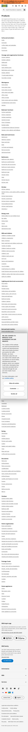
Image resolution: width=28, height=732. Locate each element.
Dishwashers (5, 606)
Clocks (3, 486)
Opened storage (6, 120)
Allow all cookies (14, 383)
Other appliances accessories (9, 611)
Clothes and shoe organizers (9, 538)
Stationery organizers (7, 528)
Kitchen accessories (7, 413)
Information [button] (5, 669)
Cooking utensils (6, 411)
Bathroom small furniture (8, 162)
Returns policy (15, 719)
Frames (3, 481)
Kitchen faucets (5, 180)
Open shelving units (6, 67)
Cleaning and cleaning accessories (10, 556)
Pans (3, 401)
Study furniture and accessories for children (12, 271)
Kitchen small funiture (7, 206)
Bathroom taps (5, 172)
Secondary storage (6, 78)
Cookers (4, 598)
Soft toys (4, 258)
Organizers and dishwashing (9, 424)
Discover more (5, 657)
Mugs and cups (5, 451)
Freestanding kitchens (7, 203)
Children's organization (7, 238)
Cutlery (3, 443)
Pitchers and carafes (7, 441)
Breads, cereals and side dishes (9, 568)
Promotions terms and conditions (9, 713)
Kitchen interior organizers (8, 201)
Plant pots (4, 461)
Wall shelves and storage (8, 70)
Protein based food (6, 563)
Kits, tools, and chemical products (10, 554)
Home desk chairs (6, 87)
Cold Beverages (5, 571)
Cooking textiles (6, 408)
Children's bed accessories (8, 251)
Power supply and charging (8, 306)
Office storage (5, 97)
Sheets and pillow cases (8, 331)
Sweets (3, 581)
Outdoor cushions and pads (9, 516)
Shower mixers (5, 174)
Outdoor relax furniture (7, 501)
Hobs (3, 593)
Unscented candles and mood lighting (11, 471)
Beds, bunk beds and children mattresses (12, 243)
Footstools (4, 50)
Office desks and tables (7, 92)
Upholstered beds (6, 152)
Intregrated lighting (6, 319)
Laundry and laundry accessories (10, 544)
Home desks (5, 84)
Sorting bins (5, 551)
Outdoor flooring (6, 514)
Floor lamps (5, 283)
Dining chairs (5, 221)
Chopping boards (6, 419)
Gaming (3, 105)
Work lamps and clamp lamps (9, 304)
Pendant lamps (5, 288)
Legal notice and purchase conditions (10, 705)
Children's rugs (5, 253)
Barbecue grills (5, 508)
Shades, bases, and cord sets (9, 293)
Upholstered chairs (6, 228)
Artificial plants (5, 463)
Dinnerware (4, 433)
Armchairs (4, 48)
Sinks (3, 177)
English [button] (19, 697)
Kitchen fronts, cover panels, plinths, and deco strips (13, 192)
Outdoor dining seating (7, 506)
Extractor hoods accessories (9, 609)
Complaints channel (6, 719)
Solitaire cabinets (6, 60)
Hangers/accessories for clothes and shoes (12, 541)
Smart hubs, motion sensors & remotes (12, 314)
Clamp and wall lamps (7, 296)
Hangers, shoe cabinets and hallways (11, 130)
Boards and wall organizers (8, 533)
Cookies (4, 579)
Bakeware (4, 406)
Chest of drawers (6, 122)
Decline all (14, 394)
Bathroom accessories (7, 169)
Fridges (3, 601)
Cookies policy (5, 708)
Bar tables (4, 218)
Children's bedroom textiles (8, 248)
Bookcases (4, 65)
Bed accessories (6, 150)
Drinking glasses (6, 438)
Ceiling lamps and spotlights (9, 291)
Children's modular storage (8, 235)
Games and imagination (8, 261)
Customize (13, 388)
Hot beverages (5, 574)
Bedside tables (5, 125)
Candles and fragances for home (10, 479)
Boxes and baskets (6, 526)
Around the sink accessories (9, 164)
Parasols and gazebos (7, 511)
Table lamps (5, 286)
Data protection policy (6, 710)
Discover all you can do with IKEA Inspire (12, 632)
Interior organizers (6, 114)
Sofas (3, 40)
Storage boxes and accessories (9, 531)
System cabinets (6, 57)
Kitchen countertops (7, 198)
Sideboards (4, 62)
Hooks (3, 536)
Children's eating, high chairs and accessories (13, 274)
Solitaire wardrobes (6, 117)
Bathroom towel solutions (8, 167)
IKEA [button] (3, 675)
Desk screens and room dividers (10, 100)
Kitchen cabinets (6, 189)
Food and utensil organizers (9, 426)
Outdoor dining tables (7, 498)
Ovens (3, 588)
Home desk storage (7, 90)
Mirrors (3, 491)
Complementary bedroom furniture (10, 127)
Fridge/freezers (5, 604)
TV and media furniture (7, 75)
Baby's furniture (6, 240)
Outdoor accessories (7, 519)
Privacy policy (16, 710)
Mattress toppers (6, 139)
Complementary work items (9, 102)
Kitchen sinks (5, 182)
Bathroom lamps (6, 299)
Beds (3, 144)
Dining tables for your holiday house (11, 216)
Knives (3, 416)
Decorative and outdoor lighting (10, 324)
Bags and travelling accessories (9, 546)
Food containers (6, 421)
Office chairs (5, 95)
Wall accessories (6, 489)
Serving (3, 436)
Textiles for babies (6, 246)
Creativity (4, 263)
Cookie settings (13, 708)
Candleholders (5, 468)
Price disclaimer (5, 716)
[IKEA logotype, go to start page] (4, 6)
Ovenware (4, 403)
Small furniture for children (8, 269)
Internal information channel (16, 716)
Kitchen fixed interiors (7, 196)
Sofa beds (4, 42)
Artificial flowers (6, 476)
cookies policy (9, 378)
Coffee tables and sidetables (9, 45)
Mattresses (4, 137)
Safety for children (6, 276)
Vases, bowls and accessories (9, 473)
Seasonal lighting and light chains (10, 322)
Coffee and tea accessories (8, 454)
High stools (4, 226)
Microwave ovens (6, 591)
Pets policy (4, 721)
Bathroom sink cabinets (8, 159)
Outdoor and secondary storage (10, 503)
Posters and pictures (7, 484)
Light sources (5, 317)
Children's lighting (6, 301)
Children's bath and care (8, 256)
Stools (3, 223)
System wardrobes (6, 112)
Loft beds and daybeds (7, 147)
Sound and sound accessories (9, 309)
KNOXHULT (4, 209)
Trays (3, 449)
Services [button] (4, 682)
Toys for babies (5, 266)
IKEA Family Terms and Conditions (15, 721)
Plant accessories (6, 466)
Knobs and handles (6, 549)
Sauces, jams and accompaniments (11, 566)
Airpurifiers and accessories (8, 311)
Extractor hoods (6, 596)
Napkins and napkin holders (8, 446)
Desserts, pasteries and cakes (9, 576)
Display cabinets (6, 72)
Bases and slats (6, 142)
